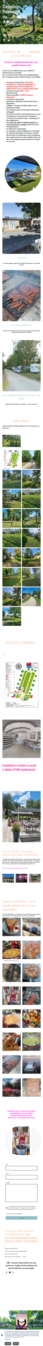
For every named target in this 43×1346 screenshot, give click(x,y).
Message (8, 1182)
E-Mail (7, 1173)
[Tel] (13, 40)
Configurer (8, 1339)
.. (3, 654)
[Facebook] (4, 40)
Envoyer (21, 1218)
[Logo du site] (11, 34)
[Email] (9, 40)
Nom (7, 1164)
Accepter (8, 1343)
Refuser (16, 1343)
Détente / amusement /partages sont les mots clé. (16, 868)
